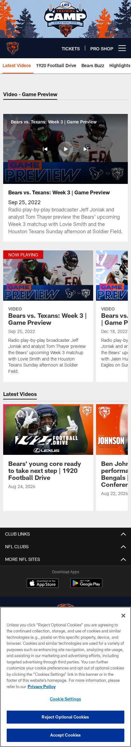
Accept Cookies (65, 735)
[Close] (123, 616)
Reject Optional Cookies (65, 716)
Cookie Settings (65, 698)
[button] (45, 149)
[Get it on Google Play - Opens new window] (86, 586)
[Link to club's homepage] (12, 46)
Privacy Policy (42, 686)
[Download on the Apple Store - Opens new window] (42, 584)
